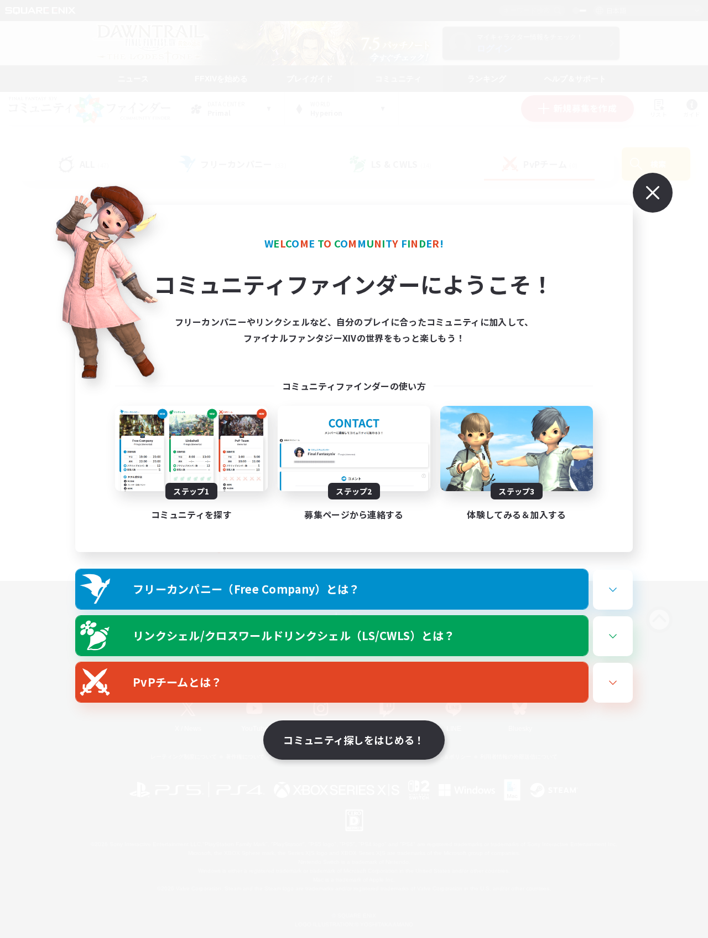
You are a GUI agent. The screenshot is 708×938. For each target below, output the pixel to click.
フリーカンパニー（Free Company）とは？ (246, 589)
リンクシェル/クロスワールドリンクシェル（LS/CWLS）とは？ (294, 635)
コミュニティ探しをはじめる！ (353, 740)
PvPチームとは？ (177, 682)
